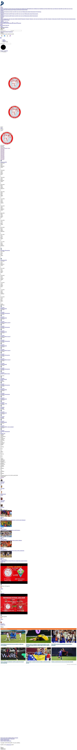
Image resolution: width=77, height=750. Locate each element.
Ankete (4, 740)
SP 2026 (25, 9)
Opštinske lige (36, 8)
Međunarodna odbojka (28, 15)
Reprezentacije (10, 9)
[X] (7, 36)
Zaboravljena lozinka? (4, 31)
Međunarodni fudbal (4, 9)
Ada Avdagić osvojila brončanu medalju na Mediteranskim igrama (38, 662)
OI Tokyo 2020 (3, 19)
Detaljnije (2, 146)
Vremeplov (50, 18)
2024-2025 (2, 151)
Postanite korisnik (3, 738)
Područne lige (23, 8)
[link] (38, 166)
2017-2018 (2, 158)
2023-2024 (2, 152)
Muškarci (4, 40)
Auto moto (13, 18)
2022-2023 (2, 153)
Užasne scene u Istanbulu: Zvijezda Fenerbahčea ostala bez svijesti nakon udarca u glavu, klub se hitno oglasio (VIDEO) (37, 645)
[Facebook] (4, 36)
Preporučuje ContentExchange (71, 664)
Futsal (51, 8)
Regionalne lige (18, 8)
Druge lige (13, 8)
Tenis (10, 18)
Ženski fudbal (47, 8)
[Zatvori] (0, 131)
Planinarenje (23, 18)
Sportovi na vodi (42, 18)
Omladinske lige (42, 8)
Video (46, 18)
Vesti (1, 6)
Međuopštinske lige (30, 8)
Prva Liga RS (2, 13)
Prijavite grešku (3, 739)
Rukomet (19, 23)
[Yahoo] (10, 36)
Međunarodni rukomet (29, 13)
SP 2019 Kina (38, 11)
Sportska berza (5, 18)
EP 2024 (19, 9)
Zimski (1, 18)
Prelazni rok (15, 9)
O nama (3, 737)
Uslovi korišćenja (8, 737)
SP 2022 (22, 9)
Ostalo (11, 11)
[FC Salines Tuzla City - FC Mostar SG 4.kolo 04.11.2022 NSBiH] (14, 613)
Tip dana (7, 19)
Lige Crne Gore (69, 8)
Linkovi (1, 740)
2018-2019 (2, 157)
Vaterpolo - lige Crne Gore (34, 18)
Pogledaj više (2, 433)
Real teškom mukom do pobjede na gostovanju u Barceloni (61, 645)
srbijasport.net (8, 744)
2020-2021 (2, 155)
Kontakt (8, 738)
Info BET (59, 18)
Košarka (10, 23)
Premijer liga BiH (3, 8)
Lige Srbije (65, 8)
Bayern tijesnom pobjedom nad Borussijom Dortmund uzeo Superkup (12, 662)
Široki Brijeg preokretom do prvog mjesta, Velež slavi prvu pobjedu (12, 645)
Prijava (3, 28)
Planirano (5, 148)
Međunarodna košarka (26, 11)
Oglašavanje (12, 738)
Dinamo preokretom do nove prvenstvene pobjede (62, 661)
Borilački (19, 18)
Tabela (9, 148)
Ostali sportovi (54, 18)
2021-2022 (2, 154)
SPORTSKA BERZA (4, 27)
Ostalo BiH (60, 8)
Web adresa (2, 147)
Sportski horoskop (72, 18)
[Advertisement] (38, 61)
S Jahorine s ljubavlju (4, 21)
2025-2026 (2, 149)
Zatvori (2, 747)
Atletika (16, 18)
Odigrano (2, 148)
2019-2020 (2, 156)
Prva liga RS (9, 8)
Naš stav (62, 18)
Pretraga (7, 739)
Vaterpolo (27, 18)
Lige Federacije (55, 8)
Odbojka (15, 23)
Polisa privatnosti (15, 737)
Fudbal (2, 23)
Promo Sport (66, 18)
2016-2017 (2, 159)
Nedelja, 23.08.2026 (4, 50)
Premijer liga (7, 11)
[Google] (1, 36)
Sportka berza (8, 740)
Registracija (11, 31)
